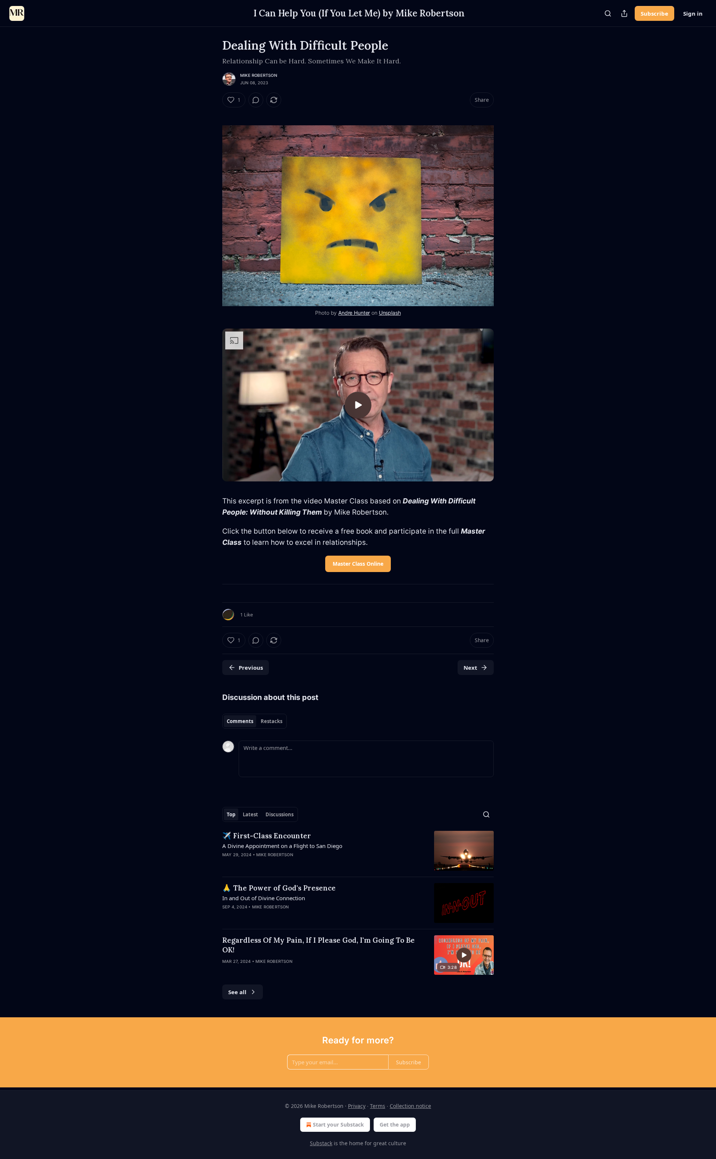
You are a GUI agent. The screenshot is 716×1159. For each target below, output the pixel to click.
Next (470, 667)
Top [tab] (231, 814)
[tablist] (254, 721)
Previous (251, 667)
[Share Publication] (624, 13)
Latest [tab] (250, 814)
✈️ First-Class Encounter (266, 835)
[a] (358, 405)
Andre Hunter (354, 313)
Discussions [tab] (279, 814)
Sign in (693, 13)
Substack (321, 1143)
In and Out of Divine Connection (263, 898)
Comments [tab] (240, 721)
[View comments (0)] (255, 99)
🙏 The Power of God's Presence (279, 887)
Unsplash (390, 313)
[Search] (607, 13)
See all (237, 992)
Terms (377, 1105)
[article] (358, 851)
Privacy (356, 1105)
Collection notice (410, 1105)
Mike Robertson (258, 75)
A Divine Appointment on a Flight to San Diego (282, 845)
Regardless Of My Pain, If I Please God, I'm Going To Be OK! (318, 945)
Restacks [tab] (271, 721)
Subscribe (654, 13)
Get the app (395, 1124)
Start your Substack (338, 1124)
